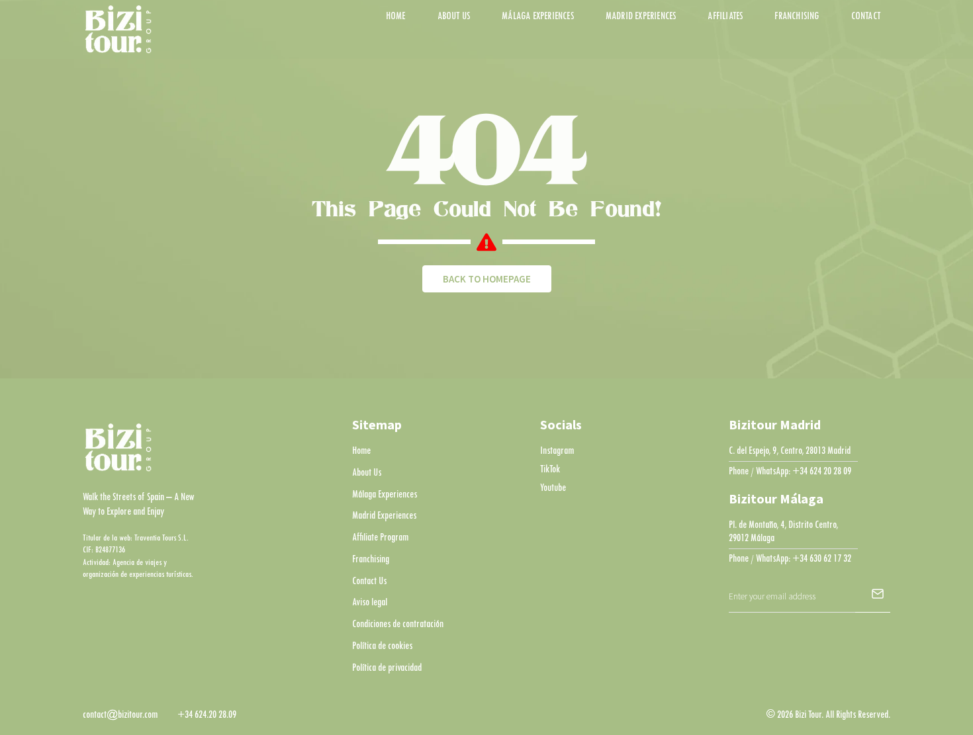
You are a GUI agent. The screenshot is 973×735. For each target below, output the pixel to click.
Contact (865, 16)
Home (396, 16)
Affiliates (725, 16)
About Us (454, 16)
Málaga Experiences (538, 16)
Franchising (796, 16)
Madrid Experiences (641, 16)
